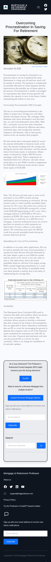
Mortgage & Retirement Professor (19, 7)
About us (7, 480)
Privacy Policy (10, 500)
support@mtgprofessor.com (21, 494)
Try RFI (25, 378)
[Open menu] (38, 7)
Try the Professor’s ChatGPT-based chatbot (22, 506)
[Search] (41, 446)
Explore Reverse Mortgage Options (25, 398)
